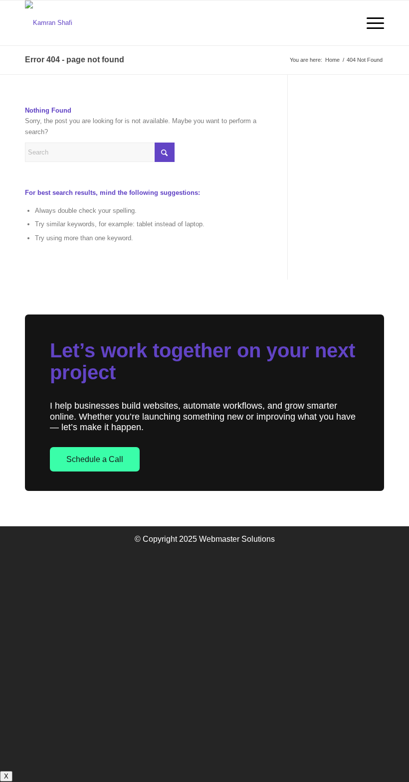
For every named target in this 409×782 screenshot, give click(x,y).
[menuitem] (370, 22)
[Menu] (370, 22)
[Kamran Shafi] (48, 22)
